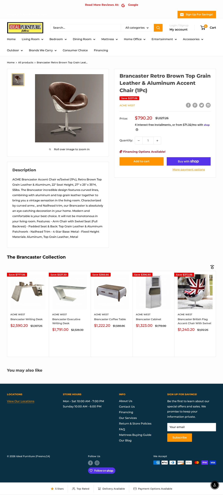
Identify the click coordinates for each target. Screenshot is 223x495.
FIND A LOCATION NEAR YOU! (27, 14)
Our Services (128, 418)
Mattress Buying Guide (135, 435)
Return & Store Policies (135, 423)
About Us (125, 401)
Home (11, 39)
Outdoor (13, 50)
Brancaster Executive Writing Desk (66, 321)
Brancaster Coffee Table (110, 319)
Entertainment (162, 39)
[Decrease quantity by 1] (138, 140)
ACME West (127, 105)
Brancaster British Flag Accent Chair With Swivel (194, 321)
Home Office (133, 39)
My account (178, 29)
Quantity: (126, 140)
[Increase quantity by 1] (157, 140)
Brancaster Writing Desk (26, 319)
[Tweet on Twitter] (201, 105)
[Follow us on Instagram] (97, 462)
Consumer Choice (75, 50)
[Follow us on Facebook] (90, 462)
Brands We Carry (41, 50)
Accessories (191, 39)
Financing (101, 50)
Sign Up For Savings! (199, 14)
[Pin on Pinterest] (195, 105)
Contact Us (127, 406)
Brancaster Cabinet (148, 319)
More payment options (188, 169)
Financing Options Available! (144, 152)
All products (25, 62)
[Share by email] (208, 105)
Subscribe (179, 437)
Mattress (107, 39)
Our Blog (125, 440)
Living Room (31, 39)
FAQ (122, 429)
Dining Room (82, 39)
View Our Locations (20, 401)
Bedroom (56, 39)
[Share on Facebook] (188, 105)
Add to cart (141, 161)
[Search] (158, 28)
